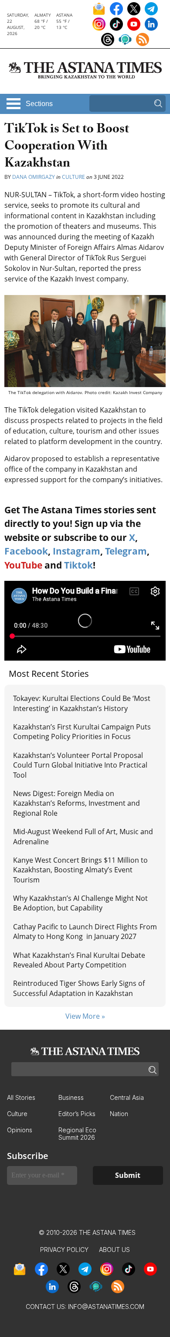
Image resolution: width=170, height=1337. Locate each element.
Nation (119, 1113)
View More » (85, 1016)
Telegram (126, 551)
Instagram (76, 551)
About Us (114, 1249)
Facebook (26, 551)
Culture (73, 177)
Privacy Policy (64, 1249)
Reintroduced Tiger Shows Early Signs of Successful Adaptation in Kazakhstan (79, 988)
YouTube (23, 565)
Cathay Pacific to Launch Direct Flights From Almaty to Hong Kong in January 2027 (85, 931)
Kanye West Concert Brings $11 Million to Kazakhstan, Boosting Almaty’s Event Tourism (80, 870)
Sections (39, 103)
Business (71, 1097)
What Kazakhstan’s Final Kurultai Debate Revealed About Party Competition (79, 960)
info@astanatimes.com (106, 1306)
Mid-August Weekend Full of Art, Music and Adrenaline (83, 836)
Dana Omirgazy (34, 177)
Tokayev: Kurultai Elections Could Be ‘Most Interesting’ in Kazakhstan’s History (81, 703)
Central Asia (127, 1097)
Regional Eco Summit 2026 (77, 1133)
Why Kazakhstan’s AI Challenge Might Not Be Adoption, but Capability (80, 903)
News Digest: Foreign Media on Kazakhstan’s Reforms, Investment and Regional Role (76, 803)
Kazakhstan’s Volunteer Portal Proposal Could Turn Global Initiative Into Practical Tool (80, 765)
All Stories (21, 1097)
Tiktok (78, 565)
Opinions (19, 1130)
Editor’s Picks (76, 1113)
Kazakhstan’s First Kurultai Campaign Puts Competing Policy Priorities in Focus (82, 731)
